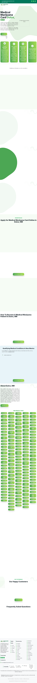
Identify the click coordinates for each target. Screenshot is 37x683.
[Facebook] (32, 1)
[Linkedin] (33, 1)
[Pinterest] (35, 1)
